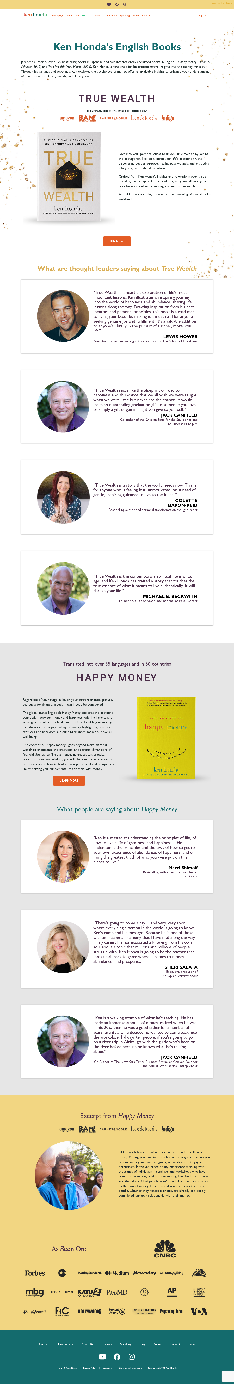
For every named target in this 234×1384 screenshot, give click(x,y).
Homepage (57, 15)
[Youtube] (109, 4)
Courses (96, 15)
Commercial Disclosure (222, 3)
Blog (142, 1344)
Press (192, 1344)
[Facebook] (117, 4)
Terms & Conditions (69, 1368)
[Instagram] (125, 4)
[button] (202, 15)
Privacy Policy (91, 1368)
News (136, 15)
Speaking (125, 15)
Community (110, 15)
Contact (146, 15)
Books (85, 15)
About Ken (72, 15)
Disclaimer (107, 1368)
